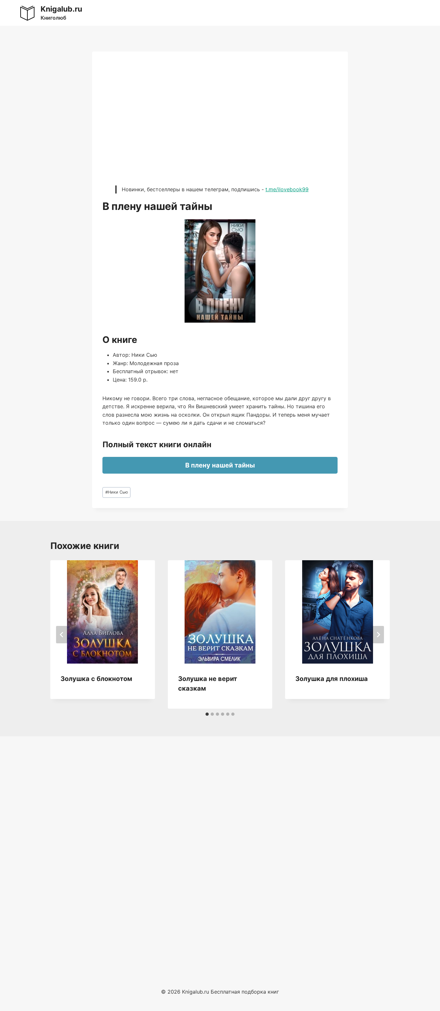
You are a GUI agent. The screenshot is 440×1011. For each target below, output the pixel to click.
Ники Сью (116, 492)
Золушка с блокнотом (96, 679)
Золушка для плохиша (331, 679)
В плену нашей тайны (220, 465)
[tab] (207, 714)
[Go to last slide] (62, 634)
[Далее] (378, 634)
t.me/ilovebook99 (287, 189)
